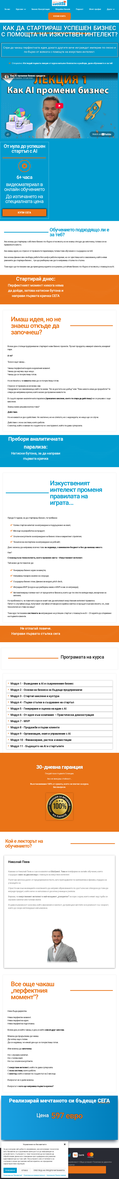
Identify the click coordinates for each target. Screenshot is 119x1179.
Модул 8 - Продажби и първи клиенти (35, 727)
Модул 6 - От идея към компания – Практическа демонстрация (52, 715)
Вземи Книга (59, 16)
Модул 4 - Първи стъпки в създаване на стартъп (42, 702)
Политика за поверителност (34, 1175)
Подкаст (79, 9)
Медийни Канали (62, 9)
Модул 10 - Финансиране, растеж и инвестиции (40, 740)
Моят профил (95, 9)
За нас (7, 9)
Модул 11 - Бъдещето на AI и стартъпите (37, 746)
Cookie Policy (12, 1175)
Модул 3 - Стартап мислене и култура (34, 696)
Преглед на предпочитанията (49, 1170)
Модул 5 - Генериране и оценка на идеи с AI (38, 708)
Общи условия (85, 1162)
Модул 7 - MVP (20, 721)
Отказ (24, 1170)
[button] (65, 1144)
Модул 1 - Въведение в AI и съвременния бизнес (42, 683)
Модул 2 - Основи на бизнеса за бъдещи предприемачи (46, 689)
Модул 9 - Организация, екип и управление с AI (40, 733)
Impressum (51, 1175)
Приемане (10, 1170)
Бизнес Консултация (41, 9)
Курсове (19, 9)
